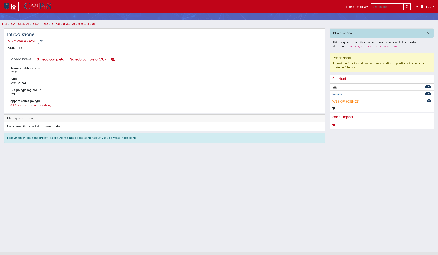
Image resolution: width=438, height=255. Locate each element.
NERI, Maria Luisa (21, 41)
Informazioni (344, 33)
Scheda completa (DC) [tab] (88, 59)
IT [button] (414, 7)
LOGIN (430, 7)
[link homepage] (10, 6)
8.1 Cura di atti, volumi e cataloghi (73, 24)
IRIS (4, 24)
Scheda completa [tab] (50, 59)
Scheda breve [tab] (20, 59)
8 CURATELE (40, 24)
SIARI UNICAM (20, 24)
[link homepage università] (37, 6)
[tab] (113, 59)
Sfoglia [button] (361, 7)
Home (350, 7)
